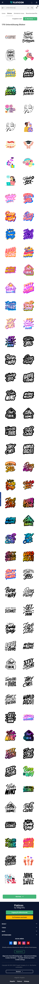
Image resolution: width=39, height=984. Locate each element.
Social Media (19, 938)
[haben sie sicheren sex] (28, 180)
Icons (3, 13)
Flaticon (19, 981)
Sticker (9, 13)
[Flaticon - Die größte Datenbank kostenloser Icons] (17, 2)
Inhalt (4, 924)
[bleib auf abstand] (10, 610)
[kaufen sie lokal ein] (28, 270)
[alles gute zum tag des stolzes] (10, 234)
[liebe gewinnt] (28, 252)
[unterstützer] (28, 162)
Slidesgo (26, 981)
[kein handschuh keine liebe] (10, 270)
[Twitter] (15, 943)
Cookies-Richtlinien (10, 958)
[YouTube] (28, 943)
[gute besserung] (28, 323)
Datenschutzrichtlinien (30, 956)
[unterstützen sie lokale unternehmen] (28, 37)
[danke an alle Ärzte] (10, 556)
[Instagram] (23, 943)
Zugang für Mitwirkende (19, 912)
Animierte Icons (19, 13)
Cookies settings (20, 959)
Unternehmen (6, 935)
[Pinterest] (19, 943)
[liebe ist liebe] (28, 234)
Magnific (12, 981)
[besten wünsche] (28, 198)
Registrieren (19, 951)
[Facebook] (10, 943)
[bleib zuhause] (10, 288)
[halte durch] (28, 288)
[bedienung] (10, 180)
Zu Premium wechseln (19, 917)
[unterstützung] (10, 37)
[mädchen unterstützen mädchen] (28, 55)
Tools (4, 927)
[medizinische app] (10, 878)
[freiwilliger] (28, 860)
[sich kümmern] (10, 305)
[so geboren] (10, 216)
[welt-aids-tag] (28, 449)
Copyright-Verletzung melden (26, 958)
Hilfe (3, 931)
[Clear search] (28, 8)
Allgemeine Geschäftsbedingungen (12, 956)
